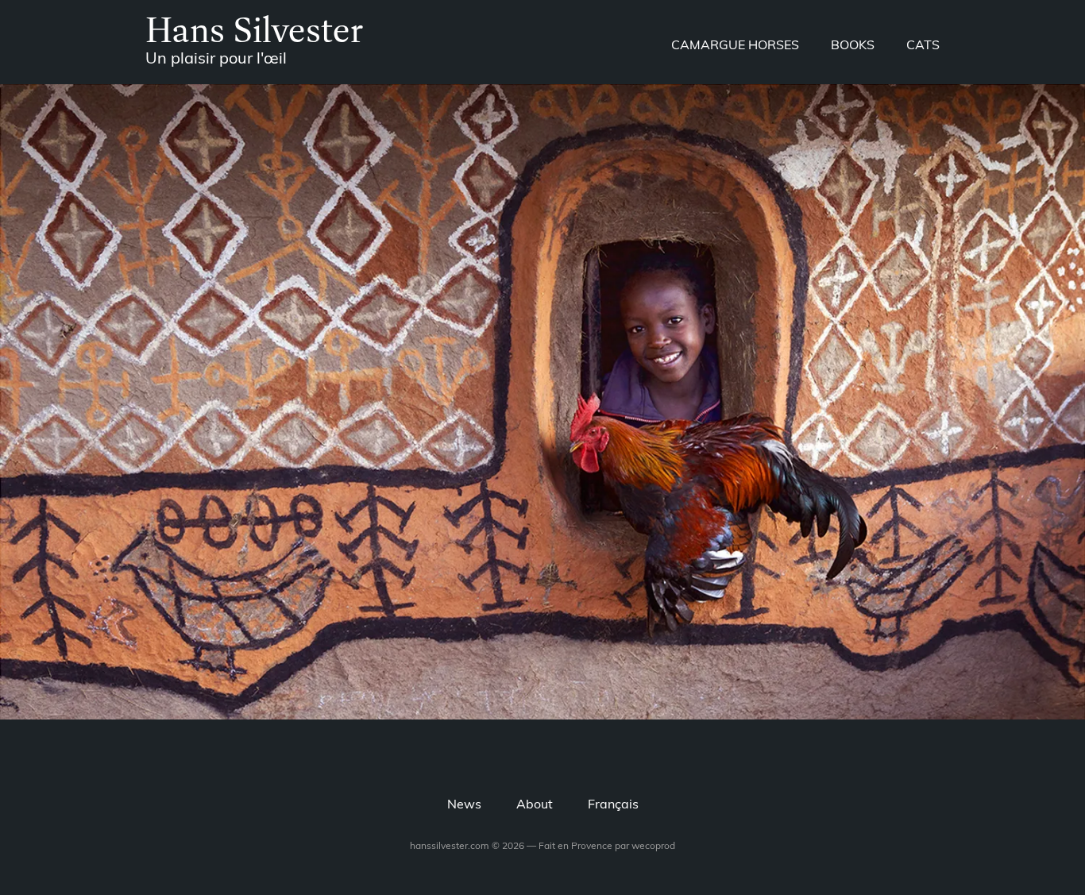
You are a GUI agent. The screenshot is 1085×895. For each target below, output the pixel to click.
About (534, 805)
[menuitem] (613, 805)
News (464, 805)
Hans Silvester (254, 29)
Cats (923, 46)
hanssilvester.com (449, 846)
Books (853, 46)
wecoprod (653, 846)
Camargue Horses (735, 46)
